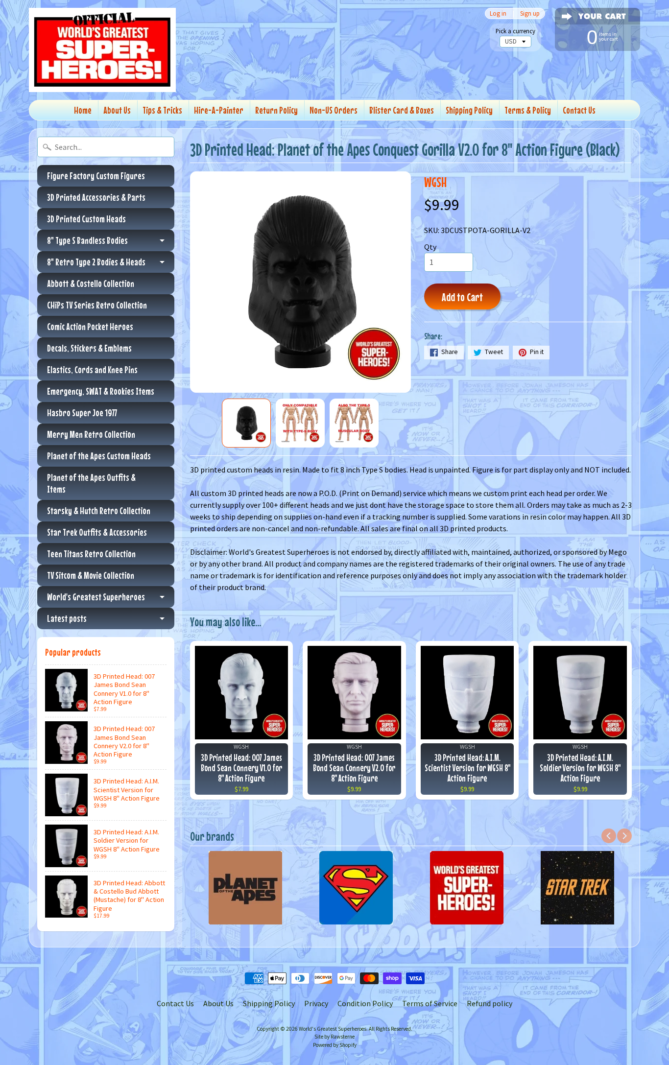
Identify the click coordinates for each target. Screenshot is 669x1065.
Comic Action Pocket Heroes (90, 326)
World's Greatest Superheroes (96, 596)
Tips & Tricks (162, 110)
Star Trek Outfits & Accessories (97, 532)
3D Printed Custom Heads (86, 218)
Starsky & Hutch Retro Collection (98, 510)
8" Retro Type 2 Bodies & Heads (96, 261)
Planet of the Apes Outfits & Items (91, 483)
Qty (430, 247)
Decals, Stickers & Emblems (89, 348)
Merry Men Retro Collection (91, 434)
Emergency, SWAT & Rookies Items (100, 391)
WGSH (435, 182)
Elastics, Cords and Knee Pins (92, 369)
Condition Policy (365, 1003)
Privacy (316, 1003)
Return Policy (276, 110)
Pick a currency (515, 31)
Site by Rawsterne (334, 1036)
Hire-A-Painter (218, 110)
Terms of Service (429, 1003)
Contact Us (579, 110)
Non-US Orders (334, 110)
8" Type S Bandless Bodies (87, 240)
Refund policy (489, 1003)
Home (83, 110)
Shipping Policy (469, 110)
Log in (498, 13)
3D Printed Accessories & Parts (96, 197)
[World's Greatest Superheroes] (102, 50)
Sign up (530, 13)
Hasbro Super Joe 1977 (82, 412)
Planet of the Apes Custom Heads (99, 455)
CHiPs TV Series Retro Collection (97, 304)
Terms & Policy (527, 110)
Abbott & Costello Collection (90, 283)
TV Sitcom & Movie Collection (90, 575)
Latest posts (67, 618)
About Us (117, 110)
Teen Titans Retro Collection (91, 553)
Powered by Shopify (335, 1044)
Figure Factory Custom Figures (96, 175)
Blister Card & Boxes (401, 110)
